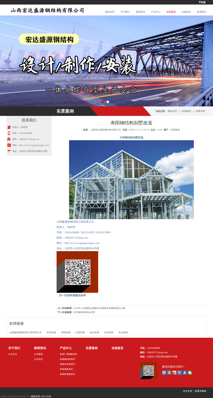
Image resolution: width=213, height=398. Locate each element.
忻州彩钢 (51, 332)
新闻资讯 (140, 12)
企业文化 (12, 354)
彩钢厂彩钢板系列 (68, 354)
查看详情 (200, 111)
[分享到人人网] (185, 373)
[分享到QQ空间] (169, 373)
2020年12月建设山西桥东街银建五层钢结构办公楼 (99, 308)
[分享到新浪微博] (174, 373)
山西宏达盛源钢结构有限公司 (106, 130)
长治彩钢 (123, 332)
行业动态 (38, 359)
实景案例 (171, 12)
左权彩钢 (108, 332)
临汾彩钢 (94, 332)
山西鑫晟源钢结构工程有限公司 (25, 332)
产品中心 (155, 12)
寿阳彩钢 (65, 332)
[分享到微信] (190, 373)
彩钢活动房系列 (67, 364)
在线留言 (186, 12)
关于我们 (125, 12)
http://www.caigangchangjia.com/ (34, 145)
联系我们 (201, 12)
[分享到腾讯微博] (180, 373)
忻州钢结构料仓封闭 (84, 312)
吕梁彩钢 (80, 332)
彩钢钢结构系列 (67, 359)
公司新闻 (38, 354)
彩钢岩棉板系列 (67, 374)
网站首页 (109, 12)
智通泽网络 (200, 391)
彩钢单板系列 (66, 369)
